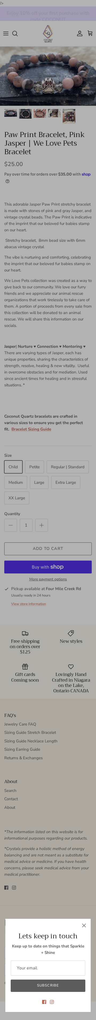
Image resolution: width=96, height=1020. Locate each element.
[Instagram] (52, 1002)
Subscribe (48, 985)
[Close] (84, 925)
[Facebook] (44, 1002)
